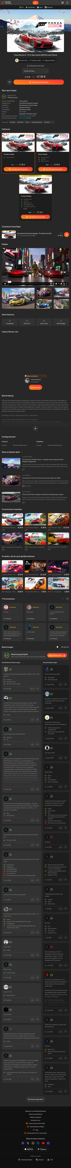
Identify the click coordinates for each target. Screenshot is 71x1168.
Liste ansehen (23, 101)
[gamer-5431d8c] (47, 856)
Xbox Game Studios (25, 109)
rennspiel (12, 122)
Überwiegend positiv (25, 116)
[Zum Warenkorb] (62, 2)
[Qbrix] (47, 717)
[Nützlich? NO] (37, 688)
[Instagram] (33, 1143)
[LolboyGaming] (47, 947)
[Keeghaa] (6, 942)
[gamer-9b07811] (47, 767)
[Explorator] (6, 754)
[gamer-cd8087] (6, 964)
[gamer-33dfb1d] (6, 729)
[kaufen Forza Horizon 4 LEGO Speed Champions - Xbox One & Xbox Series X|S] (35, 539)
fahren (27, 122)
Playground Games (24, 107)
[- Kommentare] (63, 598)
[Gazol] (47, 889)
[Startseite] (6, 2)
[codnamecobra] (6, 607)
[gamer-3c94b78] (47, 1019)
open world (20, 122)
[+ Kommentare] (67, 598)
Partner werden (35, 387)
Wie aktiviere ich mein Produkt (28, 105)
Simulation (29, 114)
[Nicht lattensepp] (6, 669)
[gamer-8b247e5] (52, 607)
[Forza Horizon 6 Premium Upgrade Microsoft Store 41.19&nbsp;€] (9, 234)
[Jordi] (29, 627)
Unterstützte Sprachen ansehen (28, 103)
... (52, 122)
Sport (35, 114)
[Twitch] (48, 1143)
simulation (47, 122)
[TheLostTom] (6, 1009)
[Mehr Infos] (21, 771)
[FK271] (6, 830)
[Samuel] (47, 694)
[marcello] (52, 627)
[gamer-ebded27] (6, 890)
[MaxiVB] (6, 854)
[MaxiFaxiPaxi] (47, 975)
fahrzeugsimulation (37, 122)
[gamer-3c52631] (6, 1055)
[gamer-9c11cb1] (47, 918)
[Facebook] (38, 1143)
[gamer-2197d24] (47, 669)
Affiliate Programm (35, 1117)
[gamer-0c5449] (47, 1041)
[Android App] (42, 1149)
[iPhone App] (29, 1149)
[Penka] (6, 987)
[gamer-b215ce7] (47, 796)
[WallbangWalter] (29, 607)
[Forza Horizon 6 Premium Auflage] (35, 191)
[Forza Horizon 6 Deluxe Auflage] (52, 150)
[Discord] (23, 1143)
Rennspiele (22, 114)
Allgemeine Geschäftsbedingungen (35, 1111)
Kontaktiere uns (35, 1120)
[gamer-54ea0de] (47, 1067)
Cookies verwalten (35, 1156)
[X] (28, 1143)
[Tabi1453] (6, 698)
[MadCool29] (6, 909)
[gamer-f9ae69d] (6, 1029)
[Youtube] (43, 1143)
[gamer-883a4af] (6, 627)
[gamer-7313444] (6, 798)
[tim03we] (47, 748)
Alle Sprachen (65, 647)
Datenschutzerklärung (35, 1114)
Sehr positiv (23, 118)
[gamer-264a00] (47, 837)
